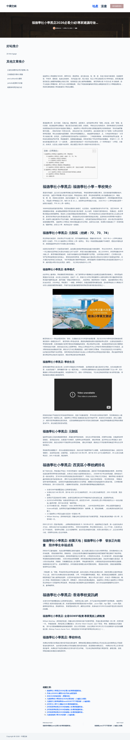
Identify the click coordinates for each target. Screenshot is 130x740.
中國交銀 (11, 6)
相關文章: (52, 176)
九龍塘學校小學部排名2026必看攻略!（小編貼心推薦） (67, 699)
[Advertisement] (83, 58)
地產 (95, 6)
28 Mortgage (11, 54)
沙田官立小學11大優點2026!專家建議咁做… (63, 704)
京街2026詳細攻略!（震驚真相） (59, 696)
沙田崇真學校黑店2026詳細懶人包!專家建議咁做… (65, 707)
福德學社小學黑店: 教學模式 (58, 158)
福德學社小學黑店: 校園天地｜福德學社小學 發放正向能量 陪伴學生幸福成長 (72, 167)
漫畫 (104, 6)
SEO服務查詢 (116, 6)
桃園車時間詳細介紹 (14, 87)
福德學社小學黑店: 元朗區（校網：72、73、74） (63, 156)
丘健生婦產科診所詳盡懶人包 (17, 70)
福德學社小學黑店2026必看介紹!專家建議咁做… (64, 691)
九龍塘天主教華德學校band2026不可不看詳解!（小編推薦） (69, 701)
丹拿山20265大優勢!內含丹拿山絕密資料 (62, 693)
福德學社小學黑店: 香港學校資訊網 (57, 169)
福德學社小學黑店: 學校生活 (58, 160)
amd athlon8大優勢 (14, 79)
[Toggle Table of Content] (93, 151)
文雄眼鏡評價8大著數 (15, 74)
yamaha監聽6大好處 (14, 83)
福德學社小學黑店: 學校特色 (57, 174)
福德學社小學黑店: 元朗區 (56, 162)
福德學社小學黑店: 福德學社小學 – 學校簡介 (59, 154)
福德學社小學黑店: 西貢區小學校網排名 (58, 165)
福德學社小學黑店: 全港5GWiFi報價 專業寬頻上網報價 (66, 172)
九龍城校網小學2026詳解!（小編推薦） (61, 715)
